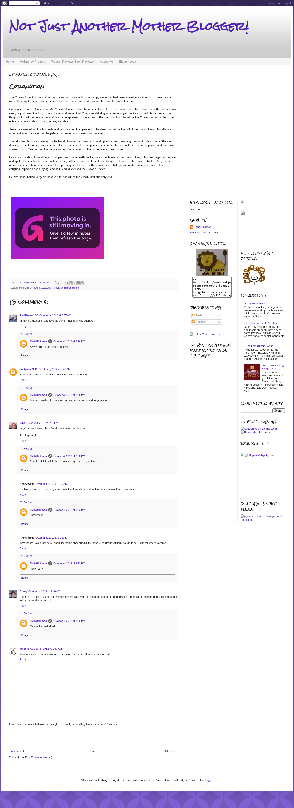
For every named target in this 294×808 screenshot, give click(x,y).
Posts (198, 315)
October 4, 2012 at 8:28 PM (69, 456)
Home (10, 61)
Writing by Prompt (32, 61)
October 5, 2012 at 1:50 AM (46, 648)
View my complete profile (204, 232)
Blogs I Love (127, 61)
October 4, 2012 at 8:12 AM (51, 537)
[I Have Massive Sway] (243, 455)
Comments (201, 321)
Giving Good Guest (255, 303)
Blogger (208, 780)
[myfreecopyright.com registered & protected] (263, 519)
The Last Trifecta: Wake (259, 346)
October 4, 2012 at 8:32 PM (69, 509)
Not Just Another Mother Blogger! (129, 26)
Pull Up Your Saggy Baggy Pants (273, 367)
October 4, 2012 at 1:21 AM (51, 483)
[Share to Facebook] (78, 283)
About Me (106, 61)
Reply (23, 326)
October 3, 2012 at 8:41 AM (54, 369)
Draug (23, 591)
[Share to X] (74, 283)
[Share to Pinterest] (82, 283)
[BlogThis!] (70, 283)
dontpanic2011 (28, 369)
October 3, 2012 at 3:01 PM (42, 423)
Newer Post (17, 751)
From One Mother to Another (260, 323)
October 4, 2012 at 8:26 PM (69, 341)
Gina (22, 423)
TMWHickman (38, 341)
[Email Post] (57, 282)
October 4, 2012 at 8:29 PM (69, 621)
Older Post (170, 751)
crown (34, 287)
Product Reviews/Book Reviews (72, 61)
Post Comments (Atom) (38, 757)
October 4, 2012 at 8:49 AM (44, 591)
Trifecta (24, 648)
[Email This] (66, 283)
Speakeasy (45, 287)
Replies (27, 333)
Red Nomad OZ (29, 315)
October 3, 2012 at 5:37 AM (55, 315)
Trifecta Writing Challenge (65, 287)
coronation (24, 287)
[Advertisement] (93, 737)
